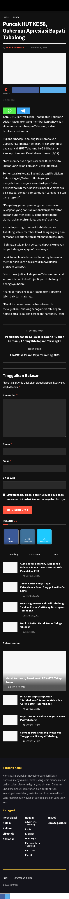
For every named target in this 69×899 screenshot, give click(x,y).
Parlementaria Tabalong (32, 844)
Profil (5, 877)
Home (5, 16)
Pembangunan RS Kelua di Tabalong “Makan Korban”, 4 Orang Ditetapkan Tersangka (42, 607)
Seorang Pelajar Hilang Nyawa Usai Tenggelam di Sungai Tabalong (41, 734)
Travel (51, 817)
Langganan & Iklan (23, 877)
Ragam (15, 16)
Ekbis (28, 829)
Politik (28, 855)
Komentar (10, 395)
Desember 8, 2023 (38, 47)
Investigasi (10, 817)
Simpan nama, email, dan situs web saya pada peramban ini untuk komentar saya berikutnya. (36, 497)
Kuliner (7, 828)
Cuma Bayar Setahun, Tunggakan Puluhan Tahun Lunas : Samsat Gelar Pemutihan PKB (42, 567)
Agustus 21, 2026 (31, 708)
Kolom (7, 823)
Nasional (8, 839)
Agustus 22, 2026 (16, 687)
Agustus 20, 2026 (31, 741)
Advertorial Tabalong (31, 823)
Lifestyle (8, 833)
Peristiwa (30, 850)
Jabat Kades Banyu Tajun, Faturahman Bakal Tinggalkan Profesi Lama (43, 587)
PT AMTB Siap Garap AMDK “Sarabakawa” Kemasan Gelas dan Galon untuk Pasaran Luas (41, 700)
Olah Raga (30, 838)
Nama (7, 444)
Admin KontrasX (15, 47)
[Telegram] (23, 108)
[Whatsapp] (9, 108)
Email (7, 461)
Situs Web (9, 478)
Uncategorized (57, 823)
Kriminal (29, 833)
